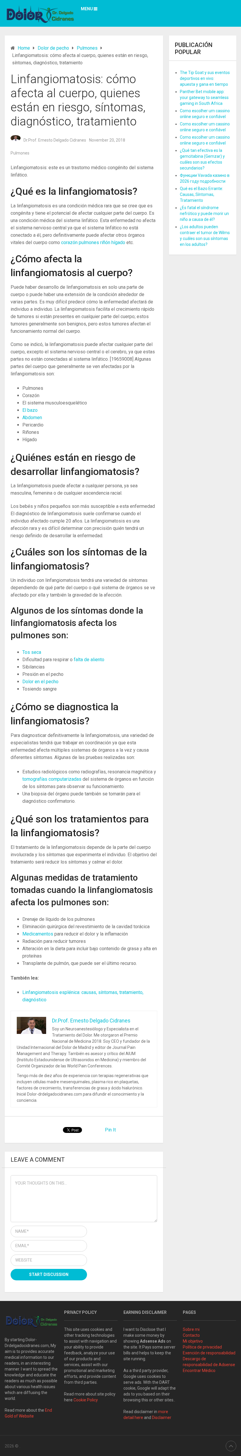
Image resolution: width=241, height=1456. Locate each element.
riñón (105, 242)
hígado (118, 242)
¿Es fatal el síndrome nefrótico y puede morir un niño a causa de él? (204, 213)
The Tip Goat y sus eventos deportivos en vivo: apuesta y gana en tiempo (205, 78)
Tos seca (31, 652)
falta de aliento (89, 659)
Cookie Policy (85, 1400)
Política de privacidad (202, 1347)
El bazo (30, 410)
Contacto (191, 1335)
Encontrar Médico (199, 1370)
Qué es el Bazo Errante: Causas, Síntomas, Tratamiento (201, 194)
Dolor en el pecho (40, 681)
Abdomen (32, 417)
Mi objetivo (193, 1341)
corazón (70, 242)
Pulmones (20, 153)
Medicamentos (38, 934)
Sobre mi (191, 1329)
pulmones (89, 242)
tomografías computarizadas (52, 779)
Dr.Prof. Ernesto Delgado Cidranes (55, 140)
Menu (87, 8)
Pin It (110, 1130)
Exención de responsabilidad (209, 1353)
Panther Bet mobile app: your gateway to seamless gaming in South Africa (204, 97)
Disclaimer (162, 1417)
